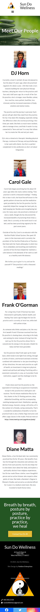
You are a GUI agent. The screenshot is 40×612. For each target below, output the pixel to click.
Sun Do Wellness (27, 6)
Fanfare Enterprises (25, 566)
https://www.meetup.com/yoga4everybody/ (20, 419)
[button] (13, 12)
